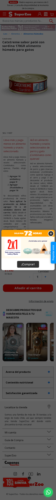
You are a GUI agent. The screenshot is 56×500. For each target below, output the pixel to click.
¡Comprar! (28, 264)
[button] (48, 492)
